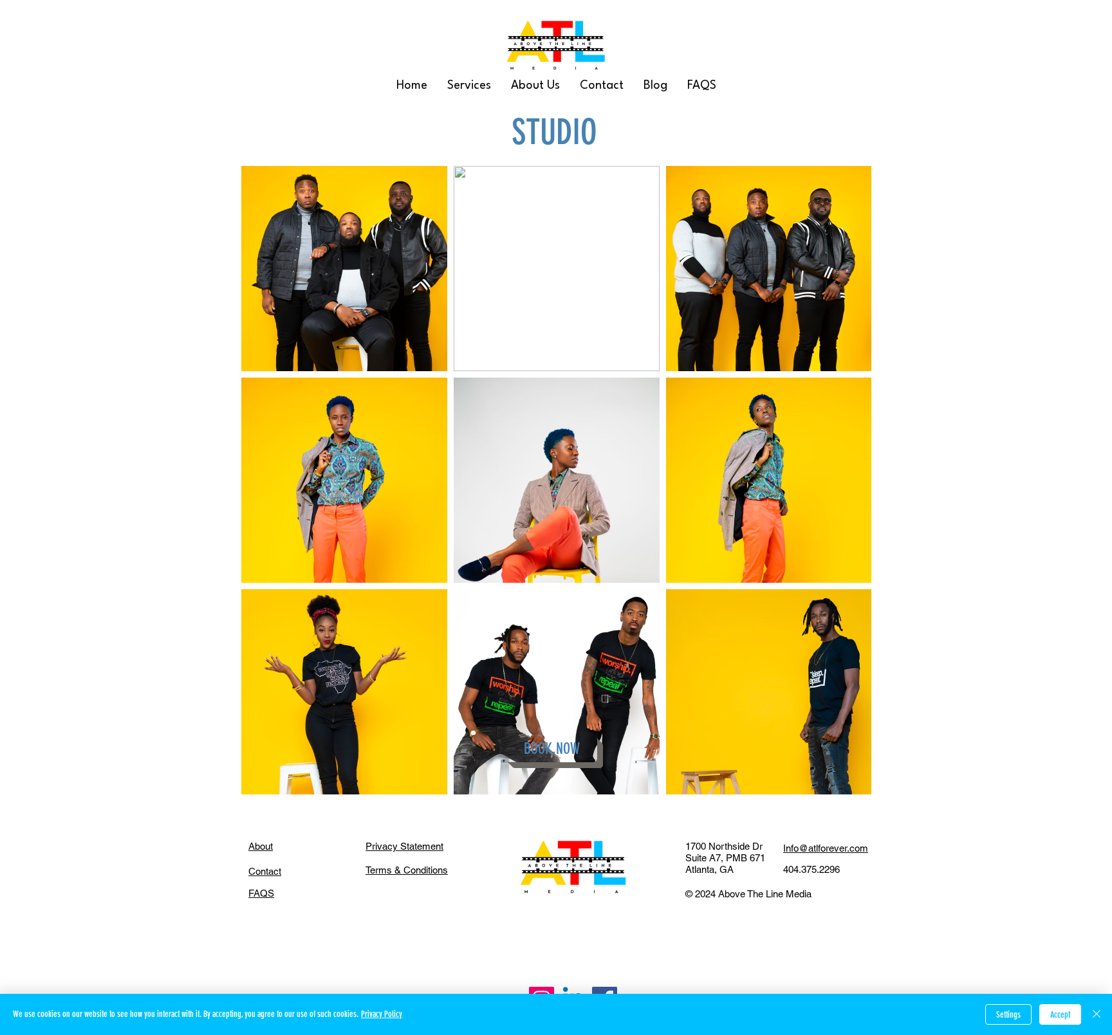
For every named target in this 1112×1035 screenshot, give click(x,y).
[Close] (1096, 1014)
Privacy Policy (381, 1014)
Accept (1060, 1014)
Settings (1008, 1014)
